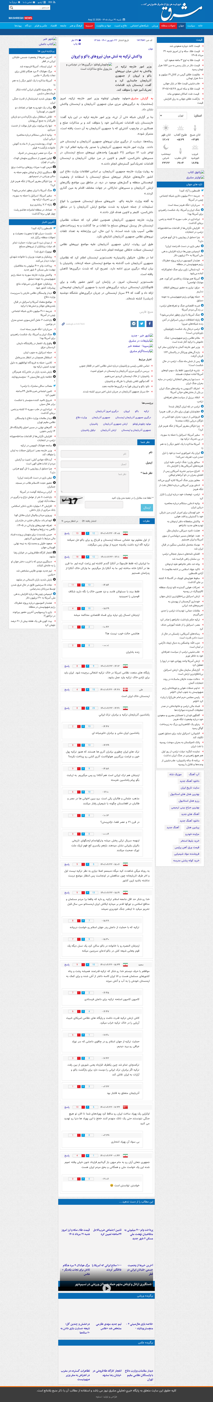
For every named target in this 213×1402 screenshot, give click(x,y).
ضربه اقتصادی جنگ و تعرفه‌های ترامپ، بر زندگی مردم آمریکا (181, 308)
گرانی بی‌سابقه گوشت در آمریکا (36, 492)
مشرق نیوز (173, 10)
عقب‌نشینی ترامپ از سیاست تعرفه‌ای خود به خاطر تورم (182, 654)
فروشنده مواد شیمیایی (186, 854)
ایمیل (149, 463)
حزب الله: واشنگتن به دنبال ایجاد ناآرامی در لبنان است (181, 645)
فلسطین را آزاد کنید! (189, 191)
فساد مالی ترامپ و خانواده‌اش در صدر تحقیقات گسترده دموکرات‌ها (182, 708)
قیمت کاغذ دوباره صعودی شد (185, 46)
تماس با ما (27, 2)
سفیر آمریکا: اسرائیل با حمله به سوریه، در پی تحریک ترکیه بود (181, 437)
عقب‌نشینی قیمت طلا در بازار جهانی (181, 84)
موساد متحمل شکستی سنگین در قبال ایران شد (182, 547)
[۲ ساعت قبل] (106, 1357)
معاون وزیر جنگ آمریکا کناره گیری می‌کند (179, 480)
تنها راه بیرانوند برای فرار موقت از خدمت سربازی (33, 128)
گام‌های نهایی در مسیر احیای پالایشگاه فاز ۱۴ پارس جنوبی (32, 429)
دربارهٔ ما (13, 2)
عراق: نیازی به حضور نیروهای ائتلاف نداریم (183, 290)
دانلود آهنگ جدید (189, 781)
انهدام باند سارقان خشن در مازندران (33, 520)
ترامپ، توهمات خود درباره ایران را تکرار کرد (181, 496)
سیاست (191, 26)
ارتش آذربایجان (108, 430)
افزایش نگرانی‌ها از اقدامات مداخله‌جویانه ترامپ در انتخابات (180, 230)
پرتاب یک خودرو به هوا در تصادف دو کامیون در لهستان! (35, 110)
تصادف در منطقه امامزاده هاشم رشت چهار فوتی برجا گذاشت (34, 212)
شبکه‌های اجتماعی (139, 26)
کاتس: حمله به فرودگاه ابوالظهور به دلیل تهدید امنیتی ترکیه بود (32, 365)
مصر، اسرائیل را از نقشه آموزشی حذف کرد (182, 627)
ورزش (155, 26)
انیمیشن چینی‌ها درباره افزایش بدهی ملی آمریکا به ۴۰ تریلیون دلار (182, 253)
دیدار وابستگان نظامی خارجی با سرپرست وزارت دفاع (32, 295)
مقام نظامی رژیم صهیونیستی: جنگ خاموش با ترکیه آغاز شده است (183, 340)
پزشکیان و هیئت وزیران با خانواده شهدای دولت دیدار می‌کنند (32, 259)
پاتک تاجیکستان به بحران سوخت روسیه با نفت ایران (181, 744)
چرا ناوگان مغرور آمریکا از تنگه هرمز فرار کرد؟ (180, 428)
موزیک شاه (176, 774)
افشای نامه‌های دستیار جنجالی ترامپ (181, 554)
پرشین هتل (192, 827)
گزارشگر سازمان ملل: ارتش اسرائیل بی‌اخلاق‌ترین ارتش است (183, 672)
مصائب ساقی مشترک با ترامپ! (36, 386)
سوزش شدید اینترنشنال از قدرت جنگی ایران (33, 101)
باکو (137, 411)
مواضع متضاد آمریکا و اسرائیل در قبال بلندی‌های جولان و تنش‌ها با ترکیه (34, 304)
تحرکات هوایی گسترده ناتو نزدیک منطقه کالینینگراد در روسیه (181, 589)
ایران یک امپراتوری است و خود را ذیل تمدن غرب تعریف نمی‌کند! (182, 455)
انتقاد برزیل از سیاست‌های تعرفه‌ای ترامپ (183, 399)
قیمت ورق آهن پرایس (187, 847)
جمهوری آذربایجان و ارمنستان (136, 430)
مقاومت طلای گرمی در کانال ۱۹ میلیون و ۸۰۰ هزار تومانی (181, 77)
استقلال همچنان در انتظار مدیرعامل (33, 357)
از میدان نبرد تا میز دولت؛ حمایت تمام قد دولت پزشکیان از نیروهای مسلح (34, 245)
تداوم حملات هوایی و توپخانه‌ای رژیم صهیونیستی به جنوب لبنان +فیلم (182, 690)
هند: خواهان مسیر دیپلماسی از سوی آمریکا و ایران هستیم (182, 538)
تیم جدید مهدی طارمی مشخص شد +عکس (108, 1326)
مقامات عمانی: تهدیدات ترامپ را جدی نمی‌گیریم (182, 613)
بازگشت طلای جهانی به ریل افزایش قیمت (183, 101)
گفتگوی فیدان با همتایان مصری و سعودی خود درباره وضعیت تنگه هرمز (180, 717)
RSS (50, 2)
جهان (181, 26)
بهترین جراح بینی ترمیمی (185, 807)
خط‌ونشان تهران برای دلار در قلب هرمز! (179, 412)
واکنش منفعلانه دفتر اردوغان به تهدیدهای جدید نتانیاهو (185, 523)
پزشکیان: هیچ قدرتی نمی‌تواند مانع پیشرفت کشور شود (35, 286)
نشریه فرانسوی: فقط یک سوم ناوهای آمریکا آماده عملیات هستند (182, 372)
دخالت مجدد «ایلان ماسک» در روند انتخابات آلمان (183, 681)
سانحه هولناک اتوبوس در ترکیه (36, 445)
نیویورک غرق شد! (43, 252)
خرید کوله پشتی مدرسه (186, 860)
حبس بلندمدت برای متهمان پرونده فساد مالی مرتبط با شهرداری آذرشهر (32, 536)
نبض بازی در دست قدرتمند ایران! (182, 246)
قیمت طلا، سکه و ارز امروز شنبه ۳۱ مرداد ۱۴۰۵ (183, 53)
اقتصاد (53, 26)
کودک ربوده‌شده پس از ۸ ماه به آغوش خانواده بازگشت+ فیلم (34, 146)
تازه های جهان (194, 184)
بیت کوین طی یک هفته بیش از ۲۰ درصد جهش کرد (33, 623)
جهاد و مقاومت (103, 26)
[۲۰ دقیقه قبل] (138, 1216)
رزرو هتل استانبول (189, 801)
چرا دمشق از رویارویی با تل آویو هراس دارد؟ (182, 239)
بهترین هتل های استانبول (184, 794)
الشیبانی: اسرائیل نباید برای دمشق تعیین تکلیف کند (180, 735)
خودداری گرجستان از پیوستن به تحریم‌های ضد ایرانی (185, 603)
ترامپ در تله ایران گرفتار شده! (184, 407)
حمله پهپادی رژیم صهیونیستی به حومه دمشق (182, 299)
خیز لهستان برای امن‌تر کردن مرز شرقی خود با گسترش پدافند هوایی (181, 514)
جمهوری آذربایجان (101, 417)
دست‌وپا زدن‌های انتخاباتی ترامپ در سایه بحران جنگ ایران (180, 381)
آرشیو (40, 2)
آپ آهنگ (194, 774)
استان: (198, 115)
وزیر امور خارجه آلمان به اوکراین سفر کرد (179, 347)
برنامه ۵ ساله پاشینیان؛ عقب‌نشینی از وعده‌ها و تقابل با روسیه (182, 762)
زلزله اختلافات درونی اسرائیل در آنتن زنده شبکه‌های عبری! (182, 322)
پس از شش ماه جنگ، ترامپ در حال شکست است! (182, 363)
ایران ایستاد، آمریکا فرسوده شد (36, 66)
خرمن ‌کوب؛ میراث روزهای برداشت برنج (31, 167)
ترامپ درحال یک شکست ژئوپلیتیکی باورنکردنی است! (183, 331)
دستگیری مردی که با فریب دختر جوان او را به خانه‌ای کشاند (33, 564)
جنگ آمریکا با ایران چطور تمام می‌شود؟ (180, 315)
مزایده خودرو (192, 834)
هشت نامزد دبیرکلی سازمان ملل (183, 531)
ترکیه (146, 411)
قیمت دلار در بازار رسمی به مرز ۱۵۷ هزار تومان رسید (180, 67)
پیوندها (18, 26)
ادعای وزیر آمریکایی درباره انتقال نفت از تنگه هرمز (181, 487)
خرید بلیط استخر (190, 841)
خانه (200, 26)
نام (150, 452)
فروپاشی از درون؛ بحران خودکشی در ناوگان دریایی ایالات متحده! (182, 419)
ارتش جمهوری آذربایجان (115, 424)
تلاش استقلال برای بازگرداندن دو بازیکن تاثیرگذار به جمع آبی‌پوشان (33, 119)
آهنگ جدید (173, 827)
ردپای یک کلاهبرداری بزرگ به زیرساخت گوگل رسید (181, 726)
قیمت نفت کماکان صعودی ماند (183, 94)
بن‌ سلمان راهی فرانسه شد (186, 559)
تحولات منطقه (168, 26)
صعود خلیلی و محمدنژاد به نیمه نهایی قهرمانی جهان (34, 545)
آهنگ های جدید (190, 814)
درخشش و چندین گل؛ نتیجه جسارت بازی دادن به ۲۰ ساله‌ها (75, 1328)
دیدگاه (28, 26)
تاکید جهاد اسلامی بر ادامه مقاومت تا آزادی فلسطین (182, 571)
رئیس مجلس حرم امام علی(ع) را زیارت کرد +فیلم (181, 699)
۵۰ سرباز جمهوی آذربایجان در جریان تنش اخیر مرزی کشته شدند (116, 392)
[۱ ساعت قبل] (106, 1216)
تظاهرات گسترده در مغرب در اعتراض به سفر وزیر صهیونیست (75, 1375)
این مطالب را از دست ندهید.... (136, 1202)
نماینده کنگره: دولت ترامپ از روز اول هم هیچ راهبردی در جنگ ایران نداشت (182, 753)
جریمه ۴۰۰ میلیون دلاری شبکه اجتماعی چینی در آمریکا (181, 198)
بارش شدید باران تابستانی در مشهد (34, 580)
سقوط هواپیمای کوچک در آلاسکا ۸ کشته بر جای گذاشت (181, 580)
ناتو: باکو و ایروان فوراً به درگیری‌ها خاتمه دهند (125, 386)
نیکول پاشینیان (88, 430)
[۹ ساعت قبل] (75, 1252)
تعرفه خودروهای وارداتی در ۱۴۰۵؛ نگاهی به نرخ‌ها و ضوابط (36, 527)
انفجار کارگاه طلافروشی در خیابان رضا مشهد (107, 1373)
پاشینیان (94, 424)
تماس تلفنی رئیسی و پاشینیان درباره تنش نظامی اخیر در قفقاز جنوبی (114, 366)
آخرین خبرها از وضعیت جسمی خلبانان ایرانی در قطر (33, 59)
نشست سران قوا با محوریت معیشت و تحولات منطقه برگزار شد (34, 235)
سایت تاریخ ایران (190, 788)
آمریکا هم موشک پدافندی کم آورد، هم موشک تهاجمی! (181, 281)
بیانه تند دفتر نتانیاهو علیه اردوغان (182, 564)
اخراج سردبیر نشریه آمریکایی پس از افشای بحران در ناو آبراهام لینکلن (183, 473)
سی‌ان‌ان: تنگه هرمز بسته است (184, 205)
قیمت (199, 40)
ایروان (127, 411)
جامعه (63, 26)
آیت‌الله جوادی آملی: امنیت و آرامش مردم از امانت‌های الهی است (35, 462)
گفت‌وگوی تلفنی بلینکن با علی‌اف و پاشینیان (127, 381)
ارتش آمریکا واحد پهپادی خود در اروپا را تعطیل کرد (181, 663)
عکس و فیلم (41, 26)
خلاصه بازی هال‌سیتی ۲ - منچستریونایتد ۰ (139, 1326)
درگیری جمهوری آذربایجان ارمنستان (133, 417)
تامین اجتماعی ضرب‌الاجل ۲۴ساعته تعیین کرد (107, 1232)
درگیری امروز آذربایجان (107, 411)
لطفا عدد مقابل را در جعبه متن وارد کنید (132, 498)
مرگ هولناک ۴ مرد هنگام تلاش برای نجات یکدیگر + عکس (35, 73)
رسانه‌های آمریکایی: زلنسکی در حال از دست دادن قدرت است (182, 636)
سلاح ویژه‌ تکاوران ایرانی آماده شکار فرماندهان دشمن (35, 91)
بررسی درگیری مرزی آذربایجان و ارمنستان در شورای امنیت (119, 371)
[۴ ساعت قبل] (75, 1216)
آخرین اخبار (48, 222)
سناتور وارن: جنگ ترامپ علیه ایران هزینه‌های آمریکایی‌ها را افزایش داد (183, 464)
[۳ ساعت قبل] (106, 1310)
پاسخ (66, 533)
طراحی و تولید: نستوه (106, 1397)
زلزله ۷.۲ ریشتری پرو (41, 205)
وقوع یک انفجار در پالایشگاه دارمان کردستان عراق (36, 345)
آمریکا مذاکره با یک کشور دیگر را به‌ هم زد (181, 446)
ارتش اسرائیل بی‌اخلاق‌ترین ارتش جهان (180, 596)
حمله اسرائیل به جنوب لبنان (38, 353)
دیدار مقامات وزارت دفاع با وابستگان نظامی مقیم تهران (139, 1375)
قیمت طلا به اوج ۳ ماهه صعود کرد (182, 60)
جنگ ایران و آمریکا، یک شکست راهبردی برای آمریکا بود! (180, 212)
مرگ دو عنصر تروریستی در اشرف (35, 153)
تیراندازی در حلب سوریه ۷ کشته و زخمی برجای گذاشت (181, 221)
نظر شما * (146, 473)
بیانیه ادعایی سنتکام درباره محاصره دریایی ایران (184, 505)
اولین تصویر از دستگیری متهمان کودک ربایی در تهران (34, 160)
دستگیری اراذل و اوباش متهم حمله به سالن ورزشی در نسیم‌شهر (113, 1284)
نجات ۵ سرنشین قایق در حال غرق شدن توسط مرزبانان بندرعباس (33, 587)
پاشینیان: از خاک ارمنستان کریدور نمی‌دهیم (127, 376)
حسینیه (89, 26)
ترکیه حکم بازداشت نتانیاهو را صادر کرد (180, 620)
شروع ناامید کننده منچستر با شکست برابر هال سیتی (34, 402)
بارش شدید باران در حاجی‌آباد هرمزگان (32, 372)
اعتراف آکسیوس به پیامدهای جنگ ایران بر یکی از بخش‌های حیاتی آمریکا (181, 390)
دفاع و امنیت (120, 26)
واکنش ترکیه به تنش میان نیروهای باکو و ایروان (106, 56)
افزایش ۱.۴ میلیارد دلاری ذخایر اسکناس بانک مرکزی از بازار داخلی (33, 508)
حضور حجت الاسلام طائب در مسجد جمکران (35, 485)
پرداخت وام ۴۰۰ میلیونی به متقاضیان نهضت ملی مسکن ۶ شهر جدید (138, 1234)
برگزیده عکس (145, 1342)
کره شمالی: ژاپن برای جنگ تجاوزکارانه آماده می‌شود (182, 271)
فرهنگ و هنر (76, 26)
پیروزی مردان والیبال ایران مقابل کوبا (33, 515)
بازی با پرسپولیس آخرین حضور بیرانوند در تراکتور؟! (33, 614)
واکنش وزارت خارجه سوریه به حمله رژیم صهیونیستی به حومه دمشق (33, 277)
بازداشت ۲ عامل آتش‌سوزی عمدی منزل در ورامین (33, 322)
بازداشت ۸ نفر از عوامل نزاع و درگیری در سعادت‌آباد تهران (32, 499)
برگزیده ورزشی (145, 1296)
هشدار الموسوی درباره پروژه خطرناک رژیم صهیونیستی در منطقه (182, 263)
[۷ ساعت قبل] (106, 1252)
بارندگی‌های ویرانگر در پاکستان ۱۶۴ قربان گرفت (183, 354)
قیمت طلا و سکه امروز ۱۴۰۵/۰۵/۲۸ (181, 89)
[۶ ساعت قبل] (138, 1252)
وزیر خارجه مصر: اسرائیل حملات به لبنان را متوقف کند (32, 452)
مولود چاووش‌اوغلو (142, 424)
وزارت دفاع (81, 417)
